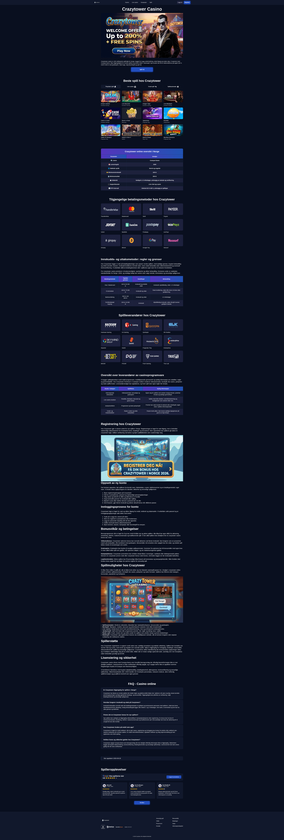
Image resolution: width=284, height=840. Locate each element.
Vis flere (142, 802)
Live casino (130, 86)
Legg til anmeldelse (174, 777)
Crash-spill (151, 86)
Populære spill (110, 86)
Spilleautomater (172, 86)
